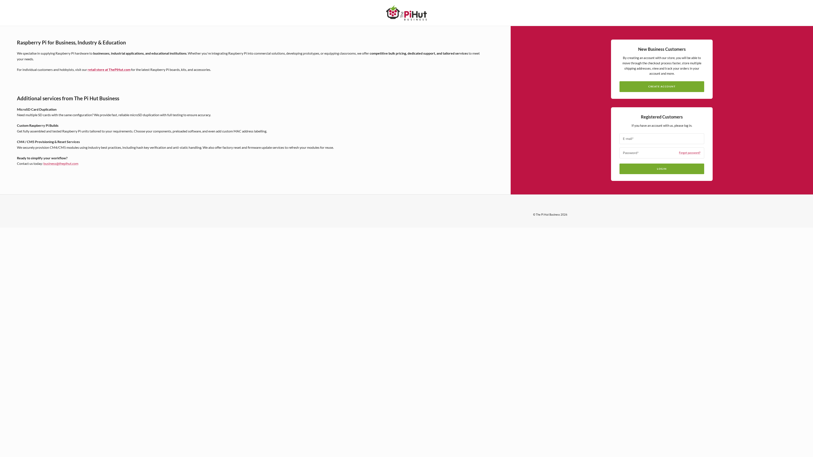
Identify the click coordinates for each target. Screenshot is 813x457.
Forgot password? (689, 152)
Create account (661, 86)
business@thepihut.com (60, 163)
